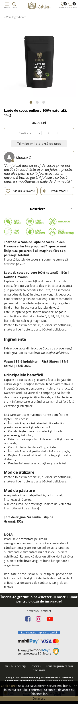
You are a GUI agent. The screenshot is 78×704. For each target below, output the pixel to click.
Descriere (38, 209)
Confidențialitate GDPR (59, 666)
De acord (39, 699)
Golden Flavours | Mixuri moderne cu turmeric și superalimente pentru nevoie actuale (39, 679)
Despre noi (33, 611)
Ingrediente (19, 17)
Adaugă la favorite (24, 191)
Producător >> (59, 191)
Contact (46, 611)
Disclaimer (39, 670)
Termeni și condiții (15, 666)
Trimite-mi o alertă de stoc (39, 143)
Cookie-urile (9, 686)
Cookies (36, 666)
